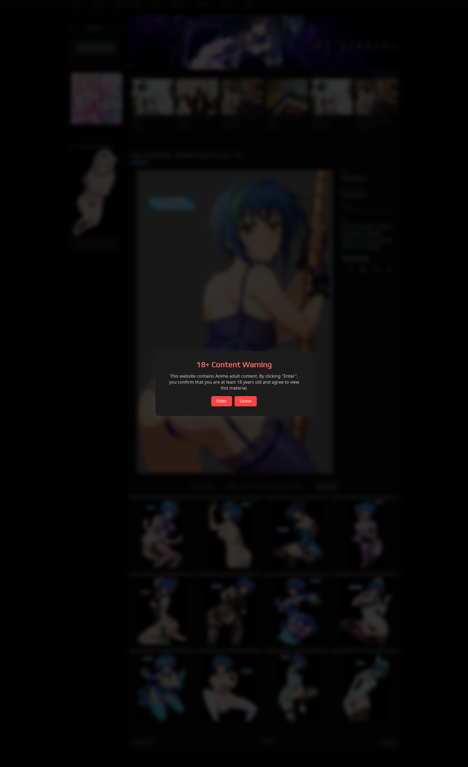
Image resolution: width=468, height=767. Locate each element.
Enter (221, 401)
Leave (246, 401)
